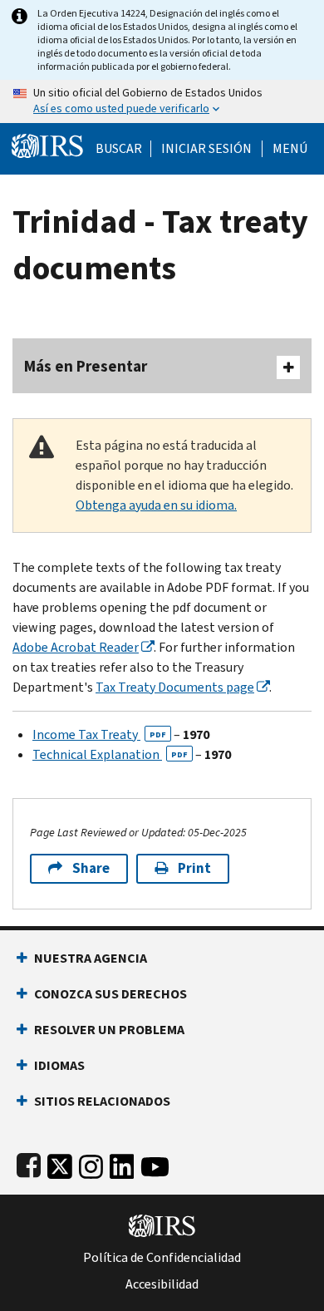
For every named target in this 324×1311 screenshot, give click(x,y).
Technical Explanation (110, 754)
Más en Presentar (85, 366)
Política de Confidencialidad (162, 1257)
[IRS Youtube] (154, 1163)
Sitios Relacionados (102, 1101)
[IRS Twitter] (59, 1163)
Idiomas (59, 1065)
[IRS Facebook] (29, 1163)
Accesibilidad (162, 1284)
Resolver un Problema (109, 1029)
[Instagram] (91, 1163)
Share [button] (91, 868)
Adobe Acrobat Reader (75, 647)
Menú (289, 148)
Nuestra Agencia (90, 958)
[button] (206, 148)
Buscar (119, 148)
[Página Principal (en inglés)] (47, 144)
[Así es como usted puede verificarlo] (162, 101)
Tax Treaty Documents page (175, 687)
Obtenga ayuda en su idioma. (156, 505)
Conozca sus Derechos (110, 994)
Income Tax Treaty (99, 734)
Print (194, 868)
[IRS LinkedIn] (122, 1163)
